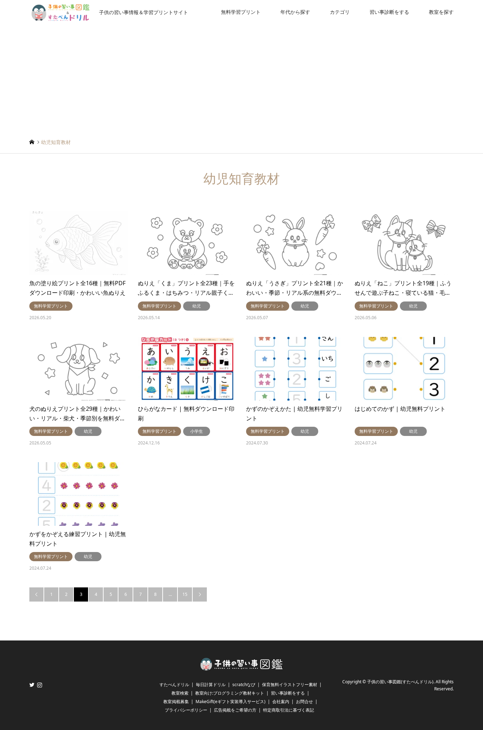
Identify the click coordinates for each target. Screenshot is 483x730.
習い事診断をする (389, 11)
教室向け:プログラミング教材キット (229, 693)
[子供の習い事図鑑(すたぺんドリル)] (241, 668)
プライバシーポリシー (186, 710)
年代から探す (295, 11)
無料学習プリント (241, 11)
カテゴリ (340, 11)
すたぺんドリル (174, 685)
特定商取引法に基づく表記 (288, 710)
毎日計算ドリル (211, 685)
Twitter (31, 684)
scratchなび (243, 685)
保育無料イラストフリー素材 (289, 685)
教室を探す (441, 11)
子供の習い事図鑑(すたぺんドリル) (400, 682)
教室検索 (179, 693)
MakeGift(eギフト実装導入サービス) (231, 702)
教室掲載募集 (176, 702)
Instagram (39, 684)
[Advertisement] (241, 77)
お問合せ (304, 702)
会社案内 (280, 702)
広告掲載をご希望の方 (235, 710)
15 (184, 594)
